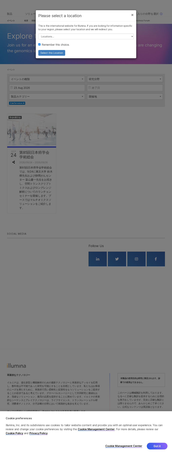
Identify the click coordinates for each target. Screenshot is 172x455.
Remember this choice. (55, 44)
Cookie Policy (14, 433)
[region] (86, 433)
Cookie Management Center (96, 429)
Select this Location (51, 52)
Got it (157, 446)
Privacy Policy (38, 433)
